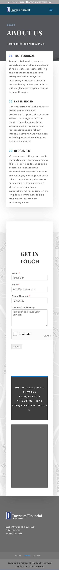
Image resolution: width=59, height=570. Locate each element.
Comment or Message (23, 307)
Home (18, 555)
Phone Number (21, 296)
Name (16, 273)
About (27, 555)
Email (15, 284)
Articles (37, 555)
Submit (17, 346)
